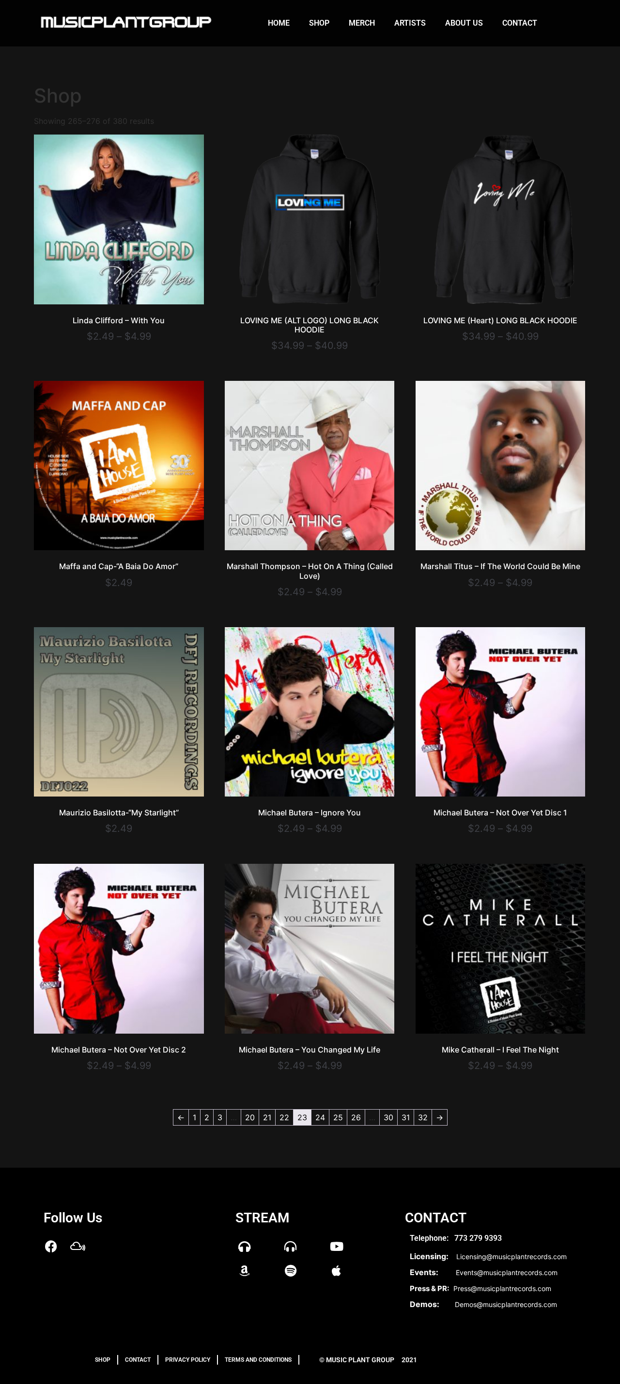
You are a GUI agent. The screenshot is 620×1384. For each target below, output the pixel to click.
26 (356, 1117)
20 (250, 1117)
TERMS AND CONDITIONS (258, 1359)
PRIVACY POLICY (187, 1359)
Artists (410, 23)
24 (320, 1117)
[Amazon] (244, 1271)
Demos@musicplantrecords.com (506, 1304)
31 (406, 1117)
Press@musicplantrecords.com (502, 1288)
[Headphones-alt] (291, 1246)
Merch (362, 23)
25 (338, 1117)
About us (464, 23)
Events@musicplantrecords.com (507, 1272)
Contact (519, 23)
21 (267, 1117)
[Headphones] (244, 1246)
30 (388, 1117)
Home (279, 23)
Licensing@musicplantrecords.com (511, 1256)
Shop (319, 23)
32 (423, 1117)
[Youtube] (337, 1246)
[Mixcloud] (77, 1246)
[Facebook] (51, 1246)
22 (284, 1117)
